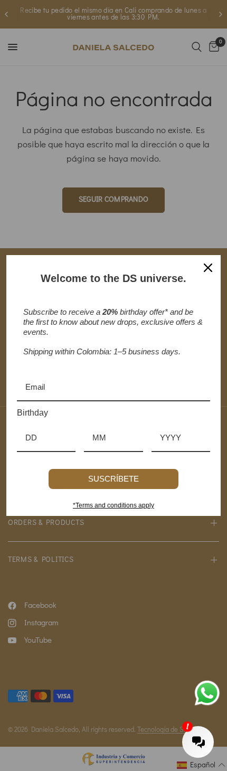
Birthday (32, 412)
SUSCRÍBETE (113, 478)
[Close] (208, 267)
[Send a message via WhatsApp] (207, 693)
